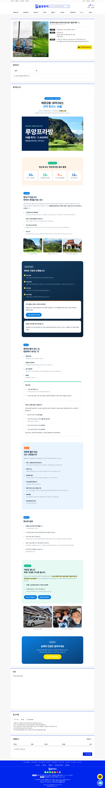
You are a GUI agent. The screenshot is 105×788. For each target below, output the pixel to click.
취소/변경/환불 (29, 719)
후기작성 (88, 754)
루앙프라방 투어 (55, 762)
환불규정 (67, 765)
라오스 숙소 (79, 762)
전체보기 (89, 739)
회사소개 (38, 765)
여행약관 (50, 765)
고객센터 (92, 1)
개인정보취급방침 (59, 765)
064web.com (55, 786)
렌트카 (90, 12)
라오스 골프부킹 (34, 762)
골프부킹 (36, 12)
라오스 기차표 (61, 762)
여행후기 (16, 1)
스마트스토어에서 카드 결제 (34, 315)
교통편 (52, 12)
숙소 (81, 12)
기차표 (44, 12)
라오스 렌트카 (73, 762)
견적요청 (27, 1)
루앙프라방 (73, 12)
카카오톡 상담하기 (85, 47)
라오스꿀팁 (22, 1)
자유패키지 (15, 12)
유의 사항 (16, 719)
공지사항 (12, 1)
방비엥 (62, 12)
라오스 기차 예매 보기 (30, 597)
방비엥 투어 (48, 762)
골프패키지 (26, 12)
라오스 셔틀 (67, 762)
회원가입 (88, 1)
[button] (68, 6)
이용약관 (44, 765)
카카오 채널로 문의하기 (52, 657)
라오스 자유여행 (42, 762)
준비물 (22, 719)
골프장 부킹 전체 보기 (44, 597)
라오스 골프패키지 (26, 762)
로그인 (84, 1)
